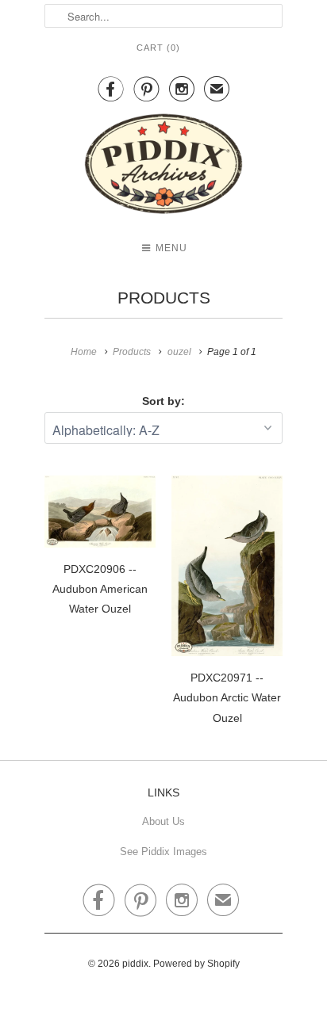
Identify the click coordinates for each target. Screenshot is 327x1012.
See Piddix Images (163, 851)
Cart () (158, 47)
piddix (135, 963)
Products (163, 297)
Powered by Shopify (196, 963)
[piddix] (163, 167)
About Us (163, 821)
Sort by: (163, 401)
